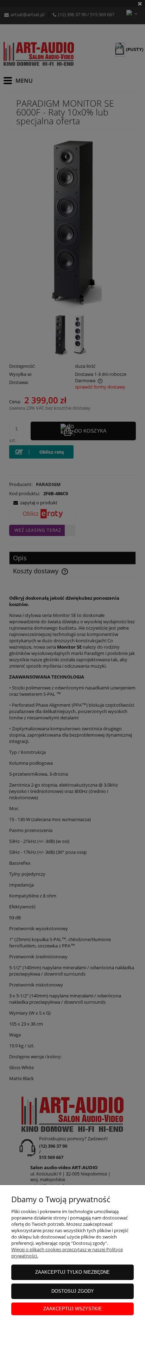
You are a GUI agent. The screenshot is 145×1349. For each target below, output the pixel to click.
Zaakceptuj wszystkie (72, 1308)
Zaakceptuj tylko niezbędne (72, 1272)
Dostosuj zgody (72, 1291)
